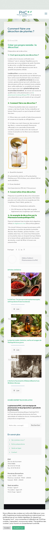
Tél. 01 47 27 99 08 (14, 466)
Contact (14, 452)
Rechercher (35, 425)
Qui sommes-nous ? (18, 440)
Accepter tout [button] (18, 528)
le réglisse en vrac (19, 223)
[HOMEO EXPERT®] (24, 13)
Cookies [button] (7, 528)
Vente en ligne (16, 448)
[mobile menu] (46, 13)
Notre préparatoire (18, 444)
